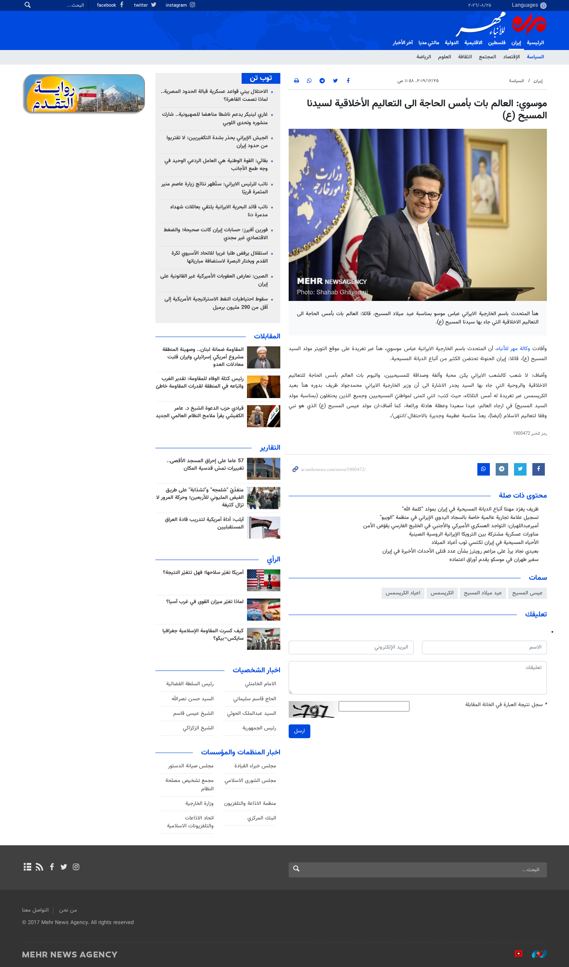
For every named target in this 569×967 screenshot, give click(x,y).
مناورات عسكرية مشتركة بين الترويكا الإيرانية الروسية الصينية (474, 534)
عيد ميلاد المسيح (483, 593)
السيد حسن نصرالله (193, 699)
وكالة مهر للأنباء (513, 349)
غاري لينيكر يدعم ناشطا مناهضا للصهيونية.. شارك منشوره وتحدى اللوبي (215, 118)
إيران (516, 43)
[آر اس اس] (39, 868)
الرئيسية (535, 43)
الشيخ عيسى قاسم (193, 713)
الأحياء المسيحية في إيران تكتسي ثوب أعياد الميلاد (485, 543)
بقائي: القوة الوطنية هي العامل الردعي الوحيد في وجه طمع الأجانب (216, 165)
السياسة (535, 57)
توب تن (261, 78)
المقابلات (267, 336)
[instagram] (76, 868)
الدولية (452, 43)
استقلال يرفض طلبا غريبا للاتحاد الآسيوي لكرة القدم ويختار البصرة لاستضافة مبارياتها (220, 257)
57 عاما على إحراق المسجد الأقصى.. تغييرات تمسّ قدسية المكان (205, 465)
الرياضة (424, 57)
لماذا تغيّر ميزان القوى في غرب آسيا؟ (205, 602)
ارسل (299, 731)
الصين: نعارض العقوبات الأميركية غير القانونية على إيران (214, 280)
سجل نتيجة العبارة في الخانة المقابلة (506, 705)
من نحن (68, 910)
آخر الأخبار (403, 43)
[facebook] (51, 868)
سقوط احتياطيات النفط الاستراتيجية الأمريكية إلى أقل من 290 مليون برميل (216, 303)
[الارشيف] (27, 868)
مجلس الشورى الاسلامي (250, 781)
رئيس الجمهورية (259, 728)
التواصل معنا (35, 910)
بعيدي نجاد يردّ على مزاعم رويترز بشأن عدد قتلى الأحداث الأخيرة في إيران (460, 551)
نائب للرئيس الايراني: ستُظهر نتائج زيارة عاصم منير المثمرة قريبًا (214, 188)
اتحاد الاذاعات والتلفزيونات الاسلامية (190, 822)
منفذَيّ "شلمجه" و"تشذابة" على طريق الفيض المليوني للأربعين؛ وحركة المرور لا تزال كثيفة (200, 497)
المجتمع (487, 57)
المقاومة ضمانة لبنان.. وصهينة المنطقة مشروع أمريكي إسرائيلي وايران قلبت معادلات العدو (203, 357)
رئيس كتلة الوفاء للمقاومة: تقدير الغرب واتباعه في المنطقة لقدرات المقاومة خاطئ (200, 383)
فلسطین (497, 43)
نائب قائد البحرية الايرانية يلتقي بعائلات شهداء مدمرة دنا (219, 211)
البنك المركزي (261, 818)
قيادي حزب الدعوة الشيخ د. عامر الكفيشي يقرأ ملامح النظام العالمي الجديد (200, 412)
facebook (107, 5)
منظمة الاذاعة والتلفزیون (250, 803)
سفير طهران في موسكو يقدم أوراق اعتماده (494, 560)
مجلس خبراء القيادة (255, 766)
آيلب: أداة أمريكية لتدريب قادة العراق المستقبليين (204, 523)
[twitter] (64, 868)
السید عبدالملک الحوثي (251, 713)
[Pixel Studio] (514, 954)
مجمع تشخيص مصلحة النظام (189, 785)
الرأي (273, 559)
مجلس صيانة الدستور (191, 766)
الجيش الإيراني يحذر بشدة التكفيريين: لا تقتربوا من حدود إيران (217, 142)
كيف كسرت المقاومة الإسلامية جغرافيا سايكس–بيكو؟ (203, 635)
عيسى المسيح (527, 593)
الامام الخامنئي (260, 684)
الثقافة (465, 57)
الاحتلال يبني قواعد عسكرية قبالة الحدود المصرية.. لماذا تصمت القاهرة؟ (214, 96)
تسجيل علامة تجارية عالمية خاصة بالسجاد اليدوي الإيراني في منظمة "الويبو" (459, 518)
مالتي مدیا (429, 43)
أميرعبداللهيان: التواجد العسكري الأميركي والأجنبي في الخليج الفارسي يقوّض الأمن (451, 526)
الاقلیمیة (473, 43)
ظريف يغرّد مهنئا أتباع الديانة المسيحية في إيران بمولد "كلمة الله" (470, 509)
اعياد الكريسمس (403, 593)
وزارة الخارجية (199, 803)
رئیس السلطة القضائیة (190, 684)
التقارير (270, 448)
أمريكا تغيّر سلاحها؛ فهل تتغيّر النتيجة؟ (203, 573)
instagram (177, 5)
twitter (141, 5)
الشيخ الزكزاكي (198, 728)
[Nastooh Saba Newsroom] (535, 954)
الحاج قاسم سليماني (254, 699)
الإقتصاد (511, 57)
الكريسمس (442, 593)
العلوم (444, 57)
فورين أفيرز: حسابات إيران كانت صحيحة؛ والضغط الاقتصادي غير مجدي (216, 234)
